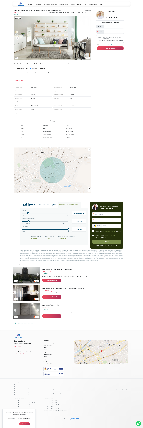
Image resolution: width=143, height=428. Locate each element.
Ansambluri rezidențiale (50, 4)
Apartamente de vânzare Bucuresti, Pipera (23, 394)
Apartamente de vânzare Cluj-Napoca (22, 386)
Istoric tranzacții (93, 4)
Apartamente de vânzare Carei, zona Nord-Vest (57, 64)
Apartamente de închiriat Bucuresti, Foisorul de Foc (25, 403)
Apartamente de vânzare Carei (35, 64)
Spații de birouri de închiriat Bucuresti (52, 403)
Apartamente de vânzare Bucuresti (21, 384)
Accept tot (24, 424)
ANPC (45, 359)
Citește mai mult (18, 80)
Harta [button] (88, 58)
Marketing (27, 418)
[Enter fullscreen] (89, 149)
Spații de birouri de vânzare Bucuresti (111, 386)
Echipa (79, 4)
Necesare (12, 418)
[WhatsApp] (138, 423)
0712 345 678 (17, 346)
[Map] (52, 170)
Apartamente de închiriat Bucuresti (21, 401)
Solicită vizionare (110, 48)
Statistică (20, 418)
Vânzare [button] (30, 4)
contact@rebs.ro (18, 349)
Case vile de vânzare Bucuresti (50, 386)
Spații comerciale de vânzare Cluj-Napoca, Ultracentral (115, 390)
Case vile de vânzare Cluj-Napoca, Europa (53, 390)
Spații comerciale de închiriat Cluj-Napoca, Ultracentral (55, 410)
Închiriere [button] (38, 4)
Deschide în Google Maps (20, 354)
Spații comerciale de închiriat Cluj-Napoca (53, 404)
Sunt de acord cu (109, 45)
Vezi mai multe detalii (51, 280)
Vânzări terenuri (77, 382)
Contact (101, 4)
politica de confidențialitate (113, 45)
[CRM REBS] (74, 419)
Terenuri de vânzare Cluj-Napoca (80, 384)
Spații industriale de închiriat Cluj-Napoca (53, 408)
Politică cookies (47, 362)
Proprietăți (46, 340)
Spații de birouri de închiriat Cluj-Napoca (52, 401)
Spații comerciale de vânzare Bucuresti (111, 388)
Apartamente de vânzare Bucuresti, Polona (23, 388)
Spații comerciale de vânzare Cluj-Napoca (112, 384)
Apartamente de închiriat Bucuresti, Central (23, 404)
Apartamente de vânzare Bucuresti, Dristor (23, 392)
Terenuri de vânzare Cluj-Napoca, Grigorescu (83, 388)
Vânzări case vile (48, 382)
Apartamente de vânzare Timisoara (21, 390)
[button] (17, 38)
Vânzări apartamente (19, 382)
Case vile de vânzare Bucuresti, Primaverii (52, 388)
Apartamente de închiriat (20, 398)
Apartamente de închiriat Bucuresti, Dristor (23, 406)
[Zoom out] (89, 191)
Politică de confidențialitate (50, 364)
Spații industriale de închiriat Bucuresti (52, 406)
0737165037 (112, 17)
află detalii (21, 412)
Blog (85, 4)
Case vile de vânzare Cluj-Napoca (51, 384)
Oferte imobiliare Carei (19, 64)
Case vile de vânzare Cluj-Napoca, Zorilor (52, 394)
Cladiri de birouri (63, 4)
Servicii (73, 4)
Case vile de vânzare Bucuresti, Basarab (52, 392)
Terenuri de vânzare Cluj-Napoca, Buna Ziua (83, 386)
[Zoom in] (89, 188)
